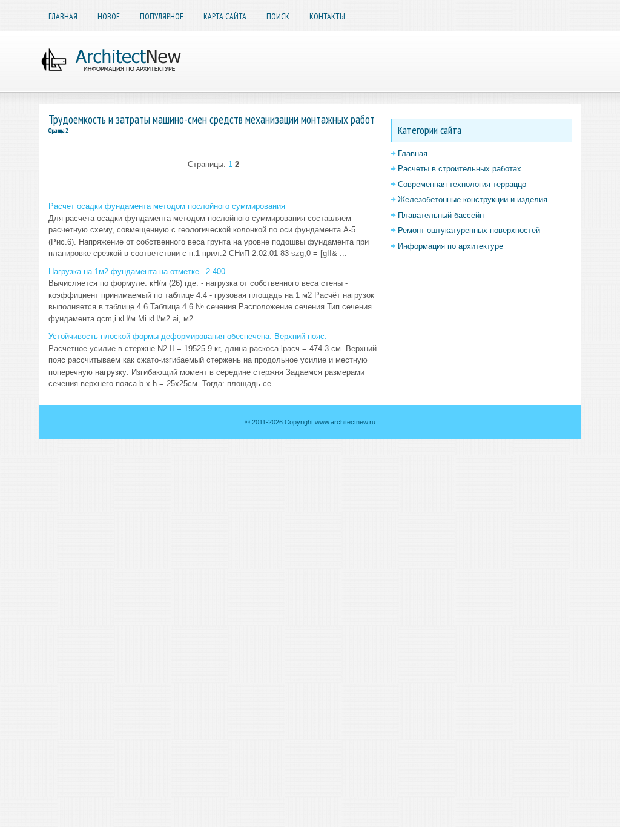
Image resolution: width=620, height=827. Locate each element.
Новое (108, 16)
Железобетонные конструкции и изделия (472, 199)
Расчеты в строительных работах (459, 168)
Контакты (327, 16)
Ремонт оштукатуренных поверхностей (469, 230)
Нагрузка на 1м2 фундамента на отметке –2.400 (136, 271)
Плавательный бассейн (441, 215)
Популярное (161, 16)
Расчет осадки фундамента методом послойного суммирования (166, 206)
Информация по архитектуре (450, 246)
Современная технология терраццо (462, 184)
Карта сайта (224, 16)
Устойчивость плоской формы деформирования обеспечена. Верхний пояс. (187, 336)
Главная (63, 16)
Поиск (277, 16)
